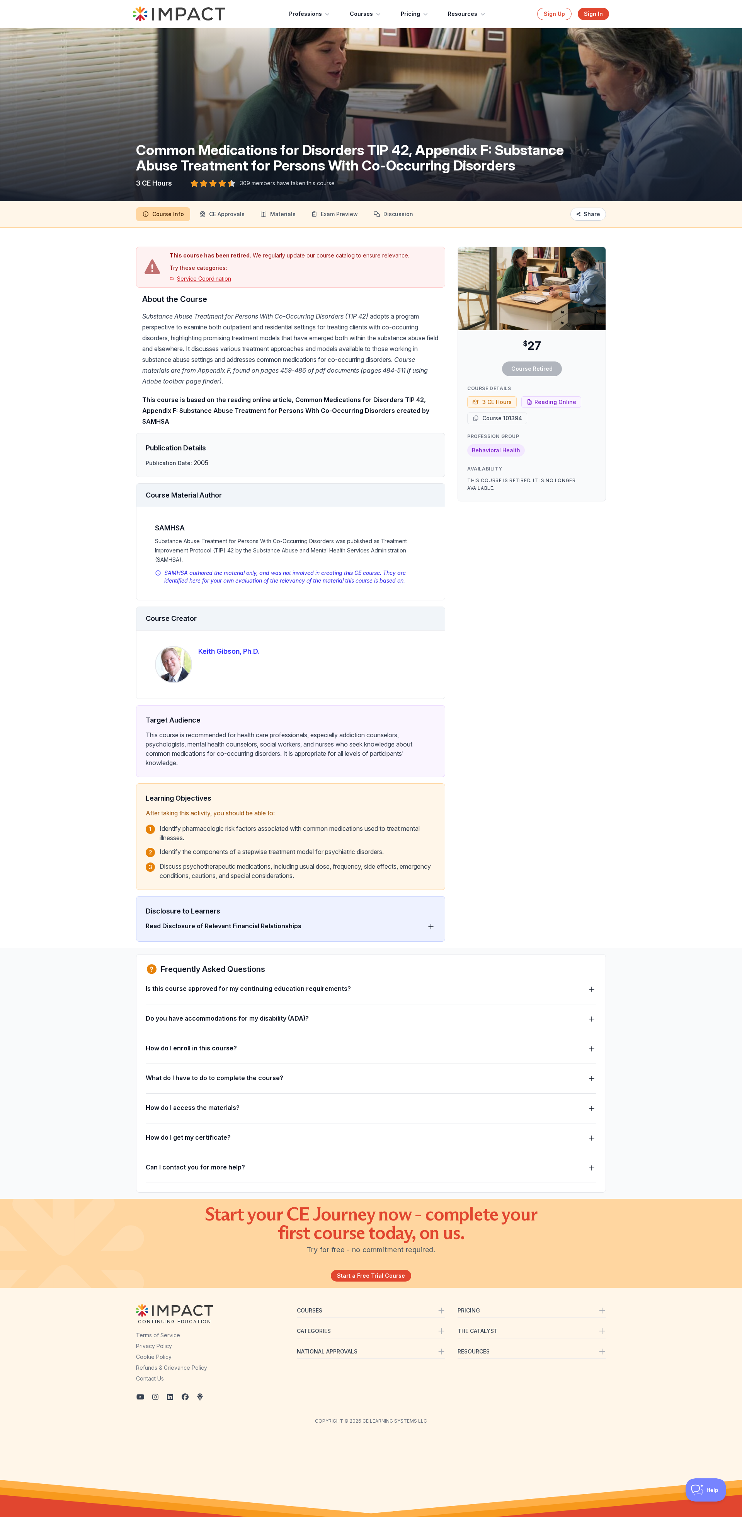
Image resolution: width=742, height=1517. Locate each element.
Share (592, 214)
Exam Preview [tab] (339, 214)
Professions (305, 13)
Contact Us (150, 1378)
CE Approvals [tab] (227, 214)
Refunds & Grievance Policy (171, 1367)
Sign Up (554, 13)
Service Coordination (204, 278)
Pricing (410, 13)
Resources (462, 13)
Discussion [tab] (398, 214)
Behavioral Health (496, 450)
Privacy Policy (154, 1346)
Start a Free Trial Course (371, 1275)
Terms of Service (158, 1335)
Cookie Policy (154, 1356)
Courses (361, 13)
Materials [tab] (283, 214)
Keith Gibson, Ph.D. (229, 651)
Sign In (593, 13)
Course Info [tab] (168, 214)
